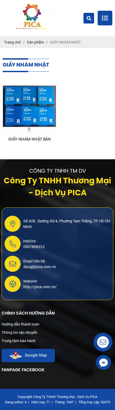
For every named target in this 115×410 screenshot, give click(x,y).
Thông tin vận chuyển (19, 332)
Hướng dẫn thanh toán (20, 324)
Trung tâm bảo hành (19, 340)
